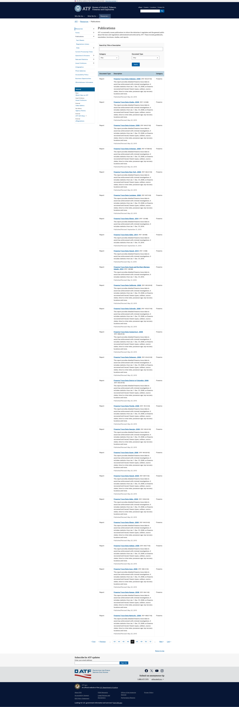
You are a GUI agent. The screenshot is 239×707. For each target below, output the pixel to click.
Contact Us (161, 7)
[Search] (162, 11)
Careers (146, 7)
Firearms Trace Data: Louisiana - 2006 (127, 195)
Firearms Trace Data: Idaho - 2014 (126, 235)
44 (119, 642)
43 (114, 642)
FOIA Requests (103, 692)
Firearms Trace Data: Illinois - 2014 (126, 219)
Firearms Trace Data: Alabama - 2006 (127, 79)
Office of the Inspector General (128, 694)
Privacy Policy (148, 692)
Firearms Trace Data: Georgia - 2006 (127, 429)
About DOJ (78, 692)
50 (146, 642)
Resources (84, 22)
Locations (153, 7)
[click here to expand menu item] (94, 29)
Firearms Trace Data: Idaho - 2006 (126, 499)
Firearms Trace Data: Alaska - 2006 (126, 102)
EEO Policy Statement (82, 698)
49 (141, 642)
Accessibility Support (82, 695)
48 (137, 642)
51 (150, 642)
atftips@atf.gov (157, 679)
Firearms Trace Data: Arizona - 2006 (127, 125)
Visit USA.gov (117, 703)
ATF (76, 22)
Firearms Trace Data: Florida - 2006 (126, 406)
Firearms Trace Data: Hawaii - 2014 (126, 251)
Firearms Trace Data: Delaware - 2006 (127, 357)
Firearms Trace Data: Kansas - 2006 (126, 592)
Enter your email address (83, 660)
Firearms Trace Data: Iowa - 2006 (126, 569)
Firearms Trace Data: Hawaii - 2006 (126, 476)
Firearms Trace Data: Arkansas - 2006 (127, 149)
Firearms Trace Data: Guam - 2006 (126, 452)
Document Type (137, 54)
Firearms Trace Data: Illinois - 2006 (126, 522)
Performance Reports (128, 698)
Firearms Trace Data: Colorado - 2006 (127, 309)
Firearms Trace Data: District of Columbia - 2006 (131, 380)
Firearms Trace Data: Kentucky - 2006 (127, 616)
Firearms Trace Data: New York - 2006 (127, 172)
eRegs (140, 7)
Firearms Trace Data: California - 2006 (127, 285)
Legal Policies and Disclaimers (104, 697)
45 (123, 642)
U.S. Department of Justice (109, 687)
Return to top (159, 651)
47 (132, 642)
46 (128, 642)
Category (102, 54)
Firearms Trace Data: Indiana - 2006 (126, 546)
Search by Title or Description (110, 45)
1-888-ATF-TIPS (143, 679)
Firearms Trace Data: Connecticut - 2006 (128, 332)
